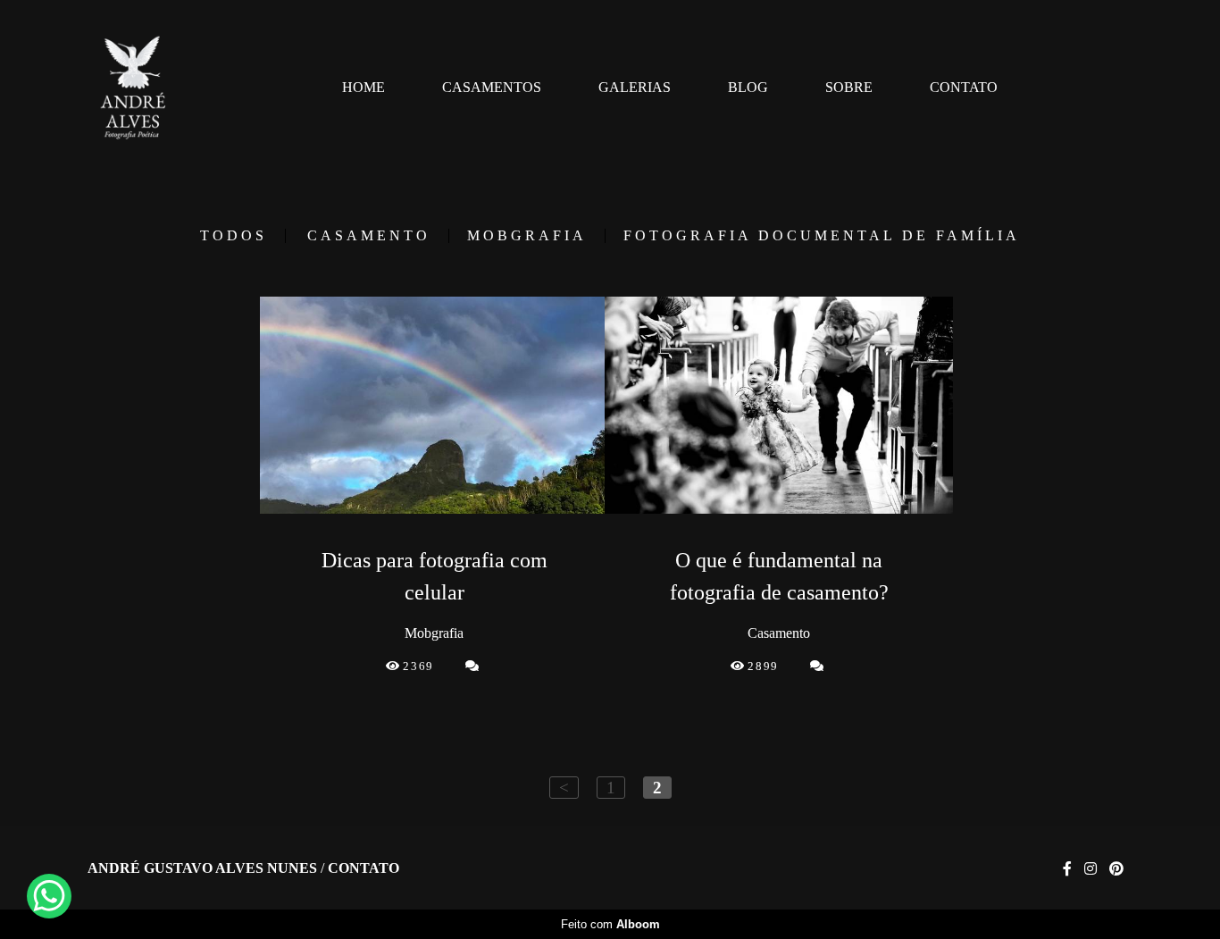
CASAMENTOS (491, 87)
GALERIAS (634, 87)
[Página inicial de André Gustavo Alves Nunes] (133, 87)
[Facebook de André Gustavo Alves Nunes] (1067, 868)
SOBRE (849, 87)
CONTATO (964, 87)
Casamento (368, 236)
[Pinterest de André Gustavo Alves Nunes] (1116, 868)
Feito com (610, 924)
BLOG (748, 87)
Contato (363, 868)
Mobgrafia (527, 236)
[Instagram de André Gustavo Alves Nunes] (1090, 868)
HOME (363, 87)
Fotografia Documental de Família (821, 236)
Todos (233, 236)
